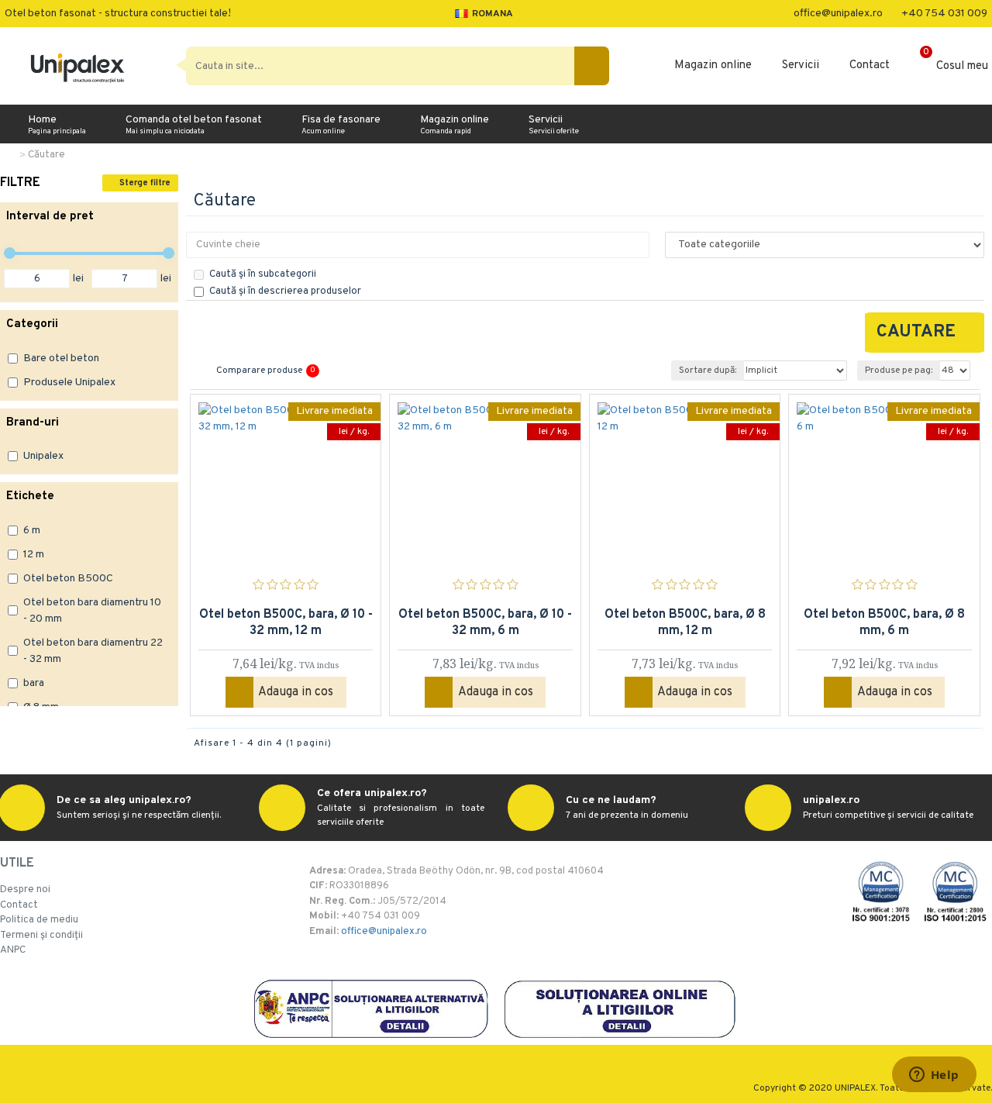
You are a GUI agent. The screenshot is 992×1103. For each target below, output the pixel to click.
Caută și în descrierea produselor (285, 291)
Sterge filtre (144, 183)
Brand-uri (32, 422)
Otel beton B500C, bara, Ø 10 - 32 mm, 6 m (485, 623)
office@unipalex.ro (384, 931)
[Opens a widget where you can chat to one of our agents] (933, 1075)
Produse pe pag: (898, 370)
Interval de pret (50, 216)
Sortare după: (707, 370)
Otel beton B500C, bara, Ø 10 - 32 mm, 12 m (286, 623)
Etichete (30, 496)
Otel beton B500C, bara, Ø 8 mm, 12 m (685, 623)
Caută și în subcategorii (262, 274)
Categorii (32, 324)
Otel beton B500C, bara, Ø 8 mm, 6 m (884, 623)
